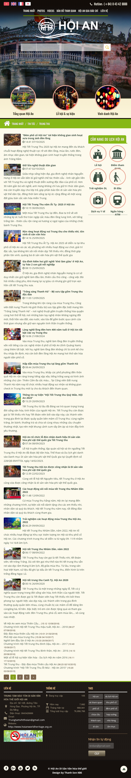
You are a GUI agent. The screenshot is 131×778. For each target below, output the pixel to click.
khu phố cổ (111, 702)
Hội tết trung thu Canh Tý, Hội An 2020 (45, 580)
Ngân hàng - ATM (118, 213)
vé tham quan (95, 702)
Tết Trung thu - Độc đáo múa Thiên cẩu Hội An (30, 664)
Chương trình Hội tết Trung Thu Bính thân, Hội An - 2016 (36, 650)
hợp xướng (111, 714)
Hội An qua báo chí (88, 11)
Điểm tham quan (117, 166)
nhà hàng (111, 720)
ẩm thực (111, 726)
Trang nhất (29, 11)
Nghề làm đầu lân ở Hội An (19, 640)
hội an (96, 696)
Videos (50, 11)
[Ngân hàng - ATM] (117, 202)
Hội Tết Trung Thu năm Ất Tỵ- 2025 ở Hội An (49, 204)
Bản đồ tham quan (66, 11)
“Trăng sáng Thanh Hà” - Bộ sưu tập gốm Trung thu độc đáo (53, 293)
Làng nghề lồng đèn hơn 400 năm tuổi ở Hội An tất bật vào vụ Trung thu (52, 331)
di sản (96, 726)
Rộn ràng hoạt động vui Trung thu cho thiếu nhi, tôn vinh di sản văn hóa (53, 233)
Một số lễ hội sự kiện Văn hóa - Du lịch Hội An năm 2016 (36, 657)
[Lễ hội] (98, 156)
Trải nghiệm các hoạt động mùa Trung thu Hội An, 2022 (52, 520)
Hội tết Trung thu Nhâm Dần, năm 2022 (46, 549)
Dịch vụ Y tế (98, 211)
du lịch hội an (111, 696)
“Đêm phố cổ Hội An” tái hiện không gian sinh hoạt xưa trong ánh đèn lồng (53, 137)
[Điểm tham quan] (117, 156)
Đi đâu (117, 188)
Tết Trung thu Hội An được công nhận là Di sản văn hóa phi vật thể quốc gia (53, 468)
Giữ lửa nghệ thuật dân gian (39, 165)
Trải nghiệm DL (98, 188)
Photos (41, 11)
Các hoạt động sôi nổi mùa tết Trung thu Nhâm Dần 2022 (53, 490)
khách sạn (95, 720)
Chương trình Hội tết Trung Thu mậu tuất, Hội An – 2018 (36, 626)
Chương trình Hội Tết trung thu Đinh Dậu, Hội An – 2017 (36, 643)
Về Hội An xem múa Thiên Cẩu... (22, 623)
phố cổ (96, 708)
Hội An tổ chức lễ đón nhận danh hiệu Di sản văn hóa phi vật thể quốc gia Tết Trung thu (51, 438)
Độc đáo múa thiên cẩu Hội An (21, 633)
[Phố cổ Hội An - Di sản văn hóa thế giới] (65, 28)
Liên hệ (104, 11)
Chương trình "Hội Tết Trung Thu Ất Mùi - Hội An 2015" (35, 667)
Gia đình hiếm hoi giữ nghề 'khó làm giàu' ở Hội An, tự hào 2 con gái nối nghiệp (53, 263)
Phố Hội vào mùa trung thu (19, 637)
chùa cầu (95, 714)
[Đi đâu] (117, 179)
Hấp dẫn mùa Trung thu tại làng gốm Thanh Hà (50, 363)
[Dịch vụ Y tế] (98, 202)
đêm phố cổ (111, 708)
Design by (67, 772)
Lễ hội (98, 165)
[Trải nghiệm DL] (98, 179)
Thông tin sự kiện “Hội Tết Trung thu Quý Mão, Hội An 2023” (53, 396)
